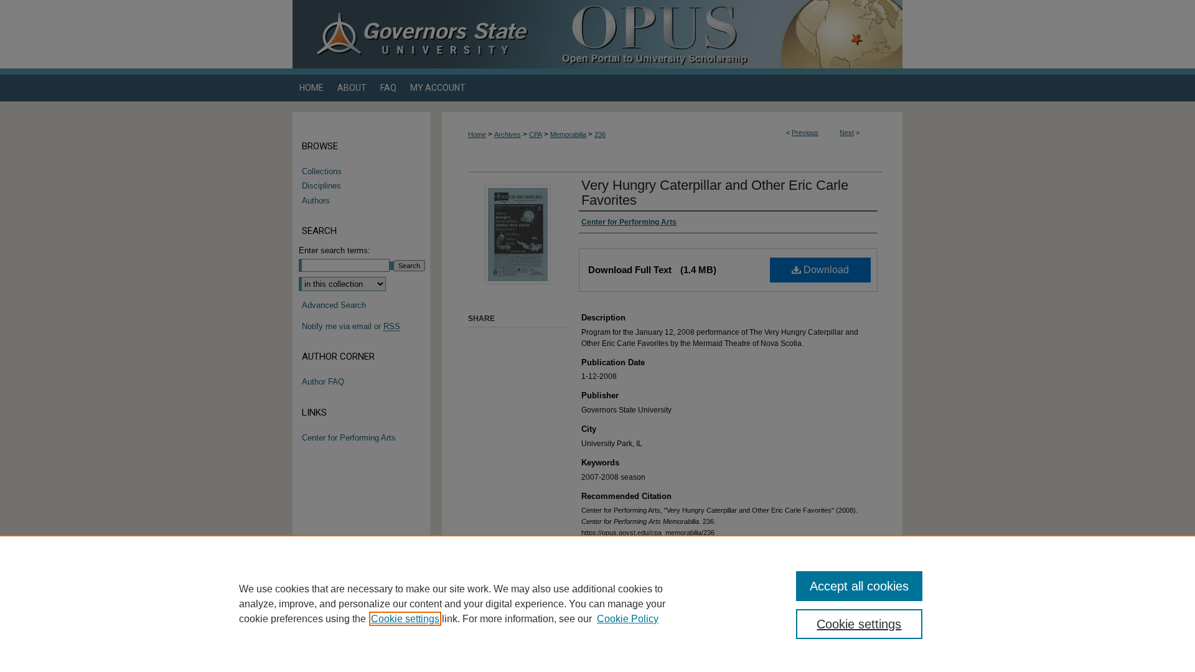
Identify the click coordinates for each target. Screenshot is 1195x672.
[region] (597, 603)
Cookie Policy (627, 619)
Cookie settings (405, 619)
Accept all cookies (859, 586)
